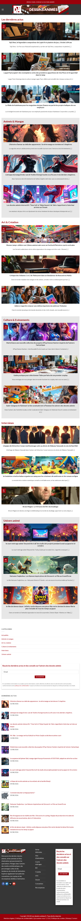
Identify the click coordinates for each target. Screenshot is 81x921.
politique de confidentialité (22, 685)
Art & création (6, 643)
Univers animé (6, 654)
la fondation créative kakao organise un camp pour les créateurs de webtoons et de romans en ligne (40, 476)
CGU (48, 918)
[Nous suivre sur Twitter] (6, 883)
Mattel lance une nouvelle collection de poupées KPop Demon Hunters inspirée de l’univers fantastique (40, 344)
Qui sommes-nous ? (40, 918)
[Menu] (2, 9)
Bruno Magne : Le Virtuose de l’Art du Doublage (40, 507)
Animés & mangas (7, 639)
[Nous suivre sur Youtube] (14, 883)
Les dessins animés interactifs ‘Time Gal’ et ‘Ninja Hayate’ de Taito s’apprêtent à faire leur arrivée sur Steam (40, 206)
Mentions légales (9, 918)
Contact (74, 918)
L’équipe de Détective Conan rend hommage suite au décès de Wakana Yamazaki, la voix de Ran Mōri (40, 446)
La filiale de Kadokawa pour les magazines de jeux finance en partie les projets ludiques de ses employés (40, 106)
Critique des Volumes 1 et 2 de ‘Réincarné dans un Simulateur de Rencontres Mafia (40, 276)
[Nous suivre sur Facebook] (3, 883)
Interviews (5, 650)
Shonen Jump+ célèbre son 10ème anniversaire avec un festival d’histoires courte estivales (40, 245)
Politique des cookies (58, 918)
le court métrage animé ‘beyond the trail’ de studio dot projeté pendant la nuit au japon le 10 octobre (40, 545)
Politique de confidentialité (24, 918)
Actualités (4, 635)
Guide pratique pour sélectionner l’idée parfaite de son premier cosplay (41, 375)
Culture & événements (8, 646)
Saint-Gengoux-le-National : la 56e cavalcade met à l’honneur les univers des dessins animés (40, 406)
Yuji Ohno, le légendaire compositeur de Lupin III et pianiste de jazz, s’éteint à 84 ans (40, 42)
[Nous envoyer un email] (10, 883)
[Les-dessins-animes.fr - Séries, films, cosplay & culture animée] (40, 9)
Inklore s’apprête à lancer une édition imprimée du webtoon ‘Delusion (41, 306)
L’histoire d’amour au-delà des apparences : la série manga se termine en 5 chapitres (40, 144)
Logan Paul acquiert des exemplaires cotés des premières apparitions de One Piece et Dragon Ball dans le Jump (40, 74)
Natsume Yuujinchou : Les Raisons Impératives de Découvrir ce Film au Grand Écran (40, 576)
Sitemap (68, 918)
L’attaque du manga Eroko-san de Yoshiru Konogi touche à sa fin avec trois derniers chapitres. (40, 175)
